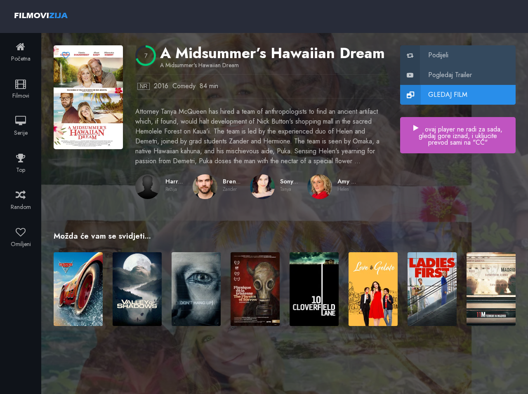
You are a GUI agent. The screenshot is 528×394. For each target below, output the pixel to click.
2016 (161, 86)
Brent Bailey (240, 181)
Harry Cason (182, 181)
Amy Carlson (355, 181)
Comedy (184, 86)
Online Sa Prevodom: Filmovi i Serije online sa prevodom (41, 15)
